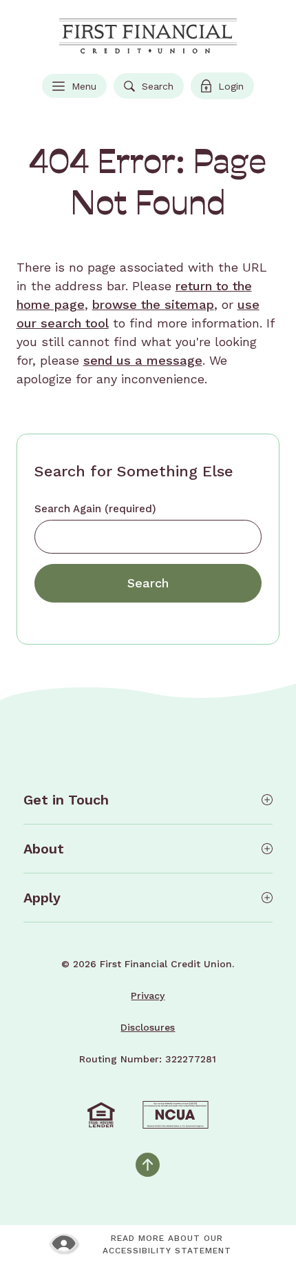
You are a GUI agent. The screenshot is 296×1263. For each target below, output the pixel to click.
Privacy (148, 995)
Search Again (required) (95, 509)
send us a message (142, 360)
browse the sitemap (153, 304)
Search (148, 89)
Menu (79, 89)
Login (227, 89)
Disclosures (147, 1027)
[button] (148, 800)
